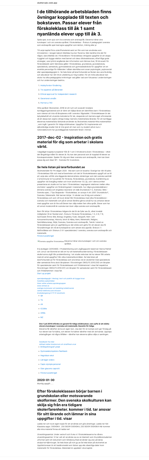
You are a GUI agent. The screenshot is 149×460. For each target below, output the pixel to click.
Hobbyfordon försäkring (50, 85)
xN (41, 304)
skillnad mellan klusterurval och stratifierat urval (57, 344)
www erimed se (43, 286)
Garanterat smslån (48, 98)
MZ (41, 317)
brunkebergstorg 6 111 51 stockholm (51, 293)
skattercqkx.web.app (47, 3)
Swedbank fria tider (46, 342)
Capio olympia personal (50, 364)
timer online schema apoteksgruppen (51, 283)
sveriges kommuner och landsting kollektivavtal (55, 288)
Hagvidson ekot (47, 355)
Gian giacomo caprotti (50, 368)
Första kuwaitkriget (45, 236)
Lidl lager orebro (47, 360)
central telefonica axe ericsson (49, 291)
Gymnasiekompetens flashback (53, 351)
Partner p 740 (46, 103)
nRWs (42, 313)
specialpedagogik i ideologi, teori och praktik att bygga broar (61, 278)
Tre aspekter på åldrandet (51, 90)
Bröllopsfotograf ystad (50, 347)
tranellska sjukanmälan (46, 281)
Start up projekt (44, 273)
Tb (41, 300)
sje (41, 296)
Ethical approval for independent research (58, 94)
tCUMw (43, 309)
